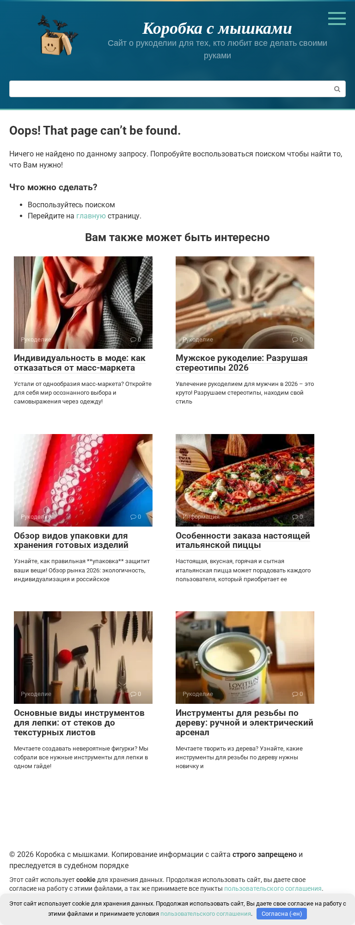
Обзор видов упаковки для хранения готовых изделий (71, 540)
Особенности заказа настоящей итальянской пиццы (243, 540)
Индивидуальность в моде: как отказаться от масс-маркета (80, 363)
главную (91, 215)
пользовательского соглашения (273, 889)
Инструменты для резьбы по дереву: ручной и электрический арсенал (244, 723)
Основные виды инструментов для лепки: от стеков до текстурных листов (79, 723)
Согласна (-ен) (282, 913)
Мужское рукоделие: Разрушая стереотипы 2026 (242, 363)
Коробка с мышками (217, 27)
